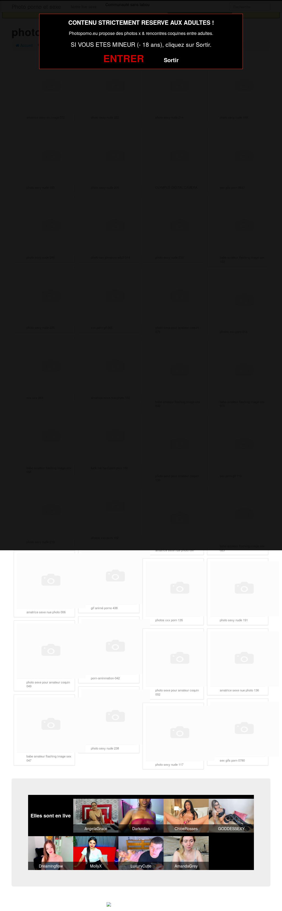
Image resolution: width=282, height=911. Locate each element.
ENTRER (123, 58)
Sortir (171, 60)
